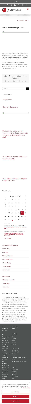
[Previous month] (5, 196)
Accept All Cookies (15, 401)
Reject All (15, 396)
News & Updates (7, 256)
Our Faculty (6, 248)
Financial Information (9, 280)
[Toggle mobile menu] (28, 9)
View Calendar (7, 238)
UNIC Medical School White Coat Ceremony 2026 (14, 158)
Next (26, 20)
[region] (15, 392)
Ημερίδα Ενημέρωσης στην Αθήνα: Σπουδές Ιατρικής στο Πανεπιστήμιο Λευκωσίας (13, 234)
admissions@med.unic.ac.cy (19, 357)
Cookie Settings (15, 392)
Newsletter (6, 270)
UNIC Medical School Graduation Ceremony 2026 (14, 179)
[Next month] (26, 196)
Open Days (6, 283)
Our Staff (5, 252)
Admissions (6, 276)
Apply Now (6, 287)
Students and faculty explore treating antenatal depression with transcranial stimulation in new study (15, 134)
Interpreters (7, 99)
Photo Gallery (7, 263)
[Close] (29, 382)
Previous (20, 20)
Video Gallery (7, 266)
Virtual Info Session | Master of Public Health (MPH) (15, 227)
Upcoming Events (8, 259)
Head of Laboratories (10, 107)
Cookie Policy (26, 387)
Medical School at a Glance (10, 245)
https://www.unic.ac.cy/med (19, 361)
